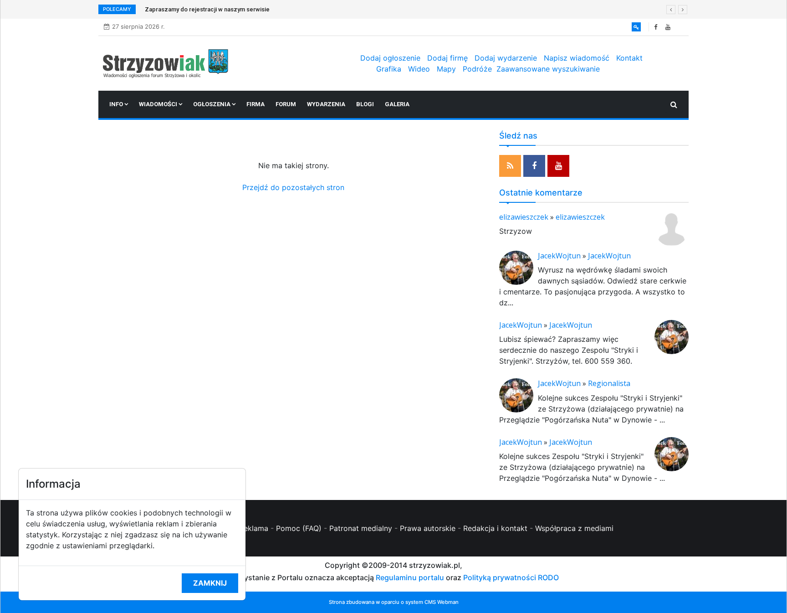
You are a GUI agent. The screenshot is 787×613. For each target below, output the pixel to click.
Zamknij (210, 582)
